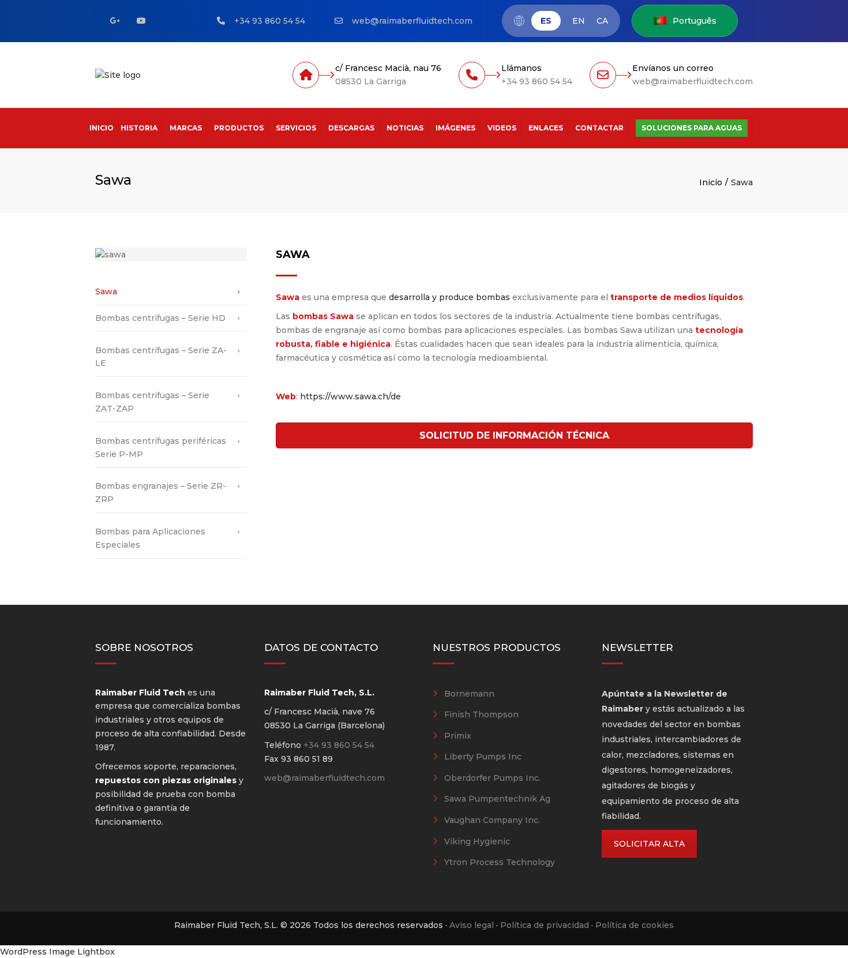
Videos (501, 128)
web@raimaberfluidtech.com (412, 21)
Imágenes (455, 128)
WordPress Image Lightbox (57, 951)
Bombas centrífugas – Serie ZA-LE (161, 357)
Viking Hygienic (477, 841)
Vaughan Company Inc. (492, 820)
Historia (139, 128)
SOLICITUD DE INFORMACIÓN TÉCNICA (514, 435)
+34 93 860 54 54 (269, 21)
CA (602, 21)
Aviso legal (471, 925)
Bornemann (469, 693)
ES (546, 21)
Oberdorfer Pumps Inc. (492, 778)
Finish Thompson (481, 714)
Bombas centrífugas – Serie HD (160, 318)
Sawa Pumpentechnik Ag (497, 799)
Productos (239, 128)
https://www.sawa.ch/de (350, 396)
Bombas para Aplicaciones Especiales (150, 538)
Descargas (351, 128)
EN (578, 21)
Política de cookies (634, 925)
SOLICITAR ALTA (649, 844)
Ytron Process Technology (499, 862)
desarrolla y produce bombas (449, 297)
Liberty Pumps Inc (482, 756)
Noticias (405, 128)
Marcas (186, 128)
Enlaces (545, 128)
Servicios (296, 128)
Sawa (106, 291)
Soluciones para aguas (691, 128)
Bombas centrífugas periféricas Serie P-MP (160, 447)
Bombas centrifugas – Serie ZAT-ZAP (152, 402)
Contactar (599, 128)
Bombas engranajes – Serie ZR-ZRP (160, 492)
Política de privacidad (544, 925)
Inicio (101, 128)
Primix (457, 736)
